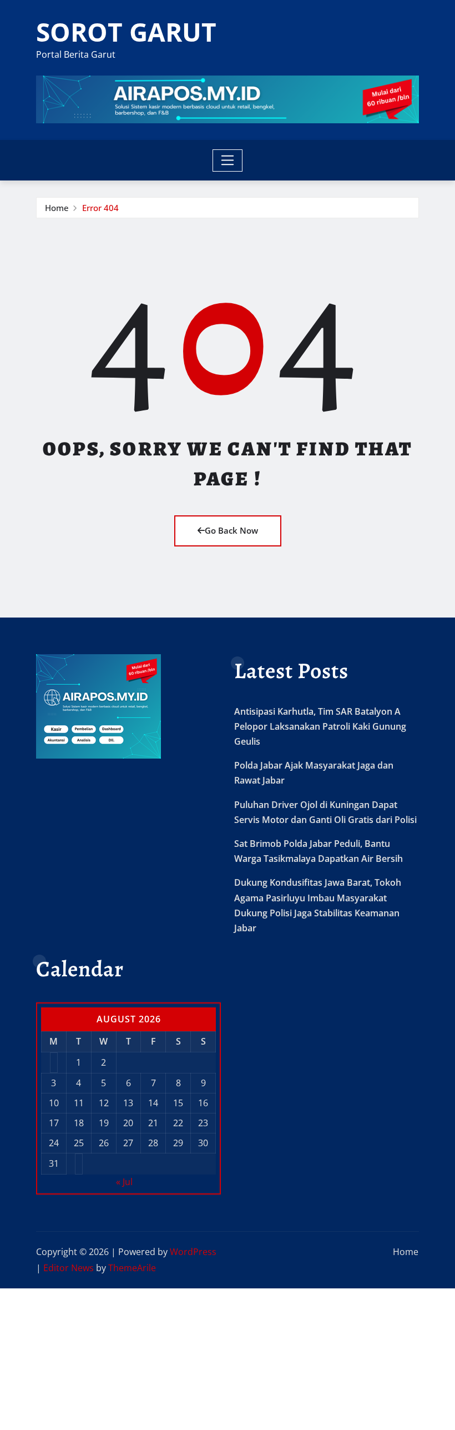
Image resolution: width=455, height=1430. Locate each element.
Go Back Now (231, 530)
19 (104, 1123)
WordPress (193, 1252)
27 (128, 1143)
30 (203, 1143)
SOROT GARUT (126, 31)
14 (153, 1103)
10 (54, 1103)
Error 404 (100, 207)
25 (79, 1143)
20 (128, 1123)
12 (104, 1103)
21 (153, 1123)
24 (54, 1143)
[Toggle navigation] (228, 160)
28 (153, 1143)
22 (178, 1123)
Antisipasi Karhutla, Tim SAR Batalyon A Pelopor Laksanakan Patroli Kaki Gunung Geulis (320, 726)
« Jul (124, 1182)
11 (79, 1103)
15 (178, 1103)
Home (57, 207)
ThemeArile (132, 1268)
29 (178, 1143)
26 (104, 1143)
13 (128, 1103)
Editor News (68, 1268)
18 (79, 1123)
